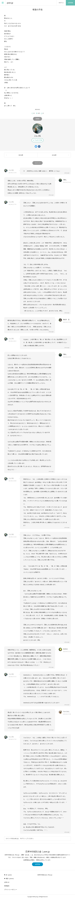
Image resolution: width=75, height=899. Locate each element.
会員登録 (70, 2)
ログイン (61, 2)
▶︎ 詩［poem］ (8, 875)
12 (34, 113)
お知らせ (6, 882)
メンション (66, 172)
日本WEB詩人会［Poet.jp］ (45, 875)
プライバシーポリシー (10, 889)
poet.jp (10, 3)
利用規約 (6, 886)
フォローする (38, 140)
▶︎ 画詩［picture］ (9, 878)
